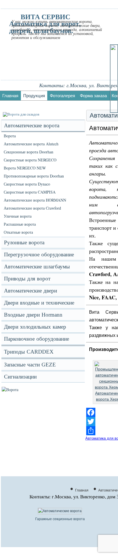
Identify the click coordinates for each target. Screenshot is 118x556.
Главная (10, 95)
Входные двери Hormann (33, 315)
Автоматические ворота (31, 125)
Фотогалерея (62, 95)
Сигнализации (20, 377)
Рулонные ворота (24, 242)
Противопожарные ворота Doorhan (34, 176)
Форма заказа (93, 95)
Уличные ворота (18, 216)
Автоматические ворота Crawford (32, 208)
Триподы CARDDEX (29, 352)
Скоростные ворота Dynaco (27, 184)
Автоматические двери (30, 291)
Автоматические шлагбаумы (37, 267)
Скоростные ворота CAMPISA (30, 192)
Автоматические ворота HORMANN (35, 200)
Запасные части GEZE (30, 365)
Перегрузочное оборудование (39, 254)
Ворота (10, 135)
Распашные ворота (20, 224)
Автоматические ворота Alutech (31, 144)
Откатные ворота (18, 232)
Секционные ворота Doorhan (28, 152)
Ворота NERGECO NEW (25, 168)
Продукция (34, 95)
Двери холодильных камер (35, 327)
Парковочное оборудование (36, 339)
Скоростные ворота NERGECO (30, 160)
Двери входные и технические (39, 303)
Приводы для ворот (27, 279)
